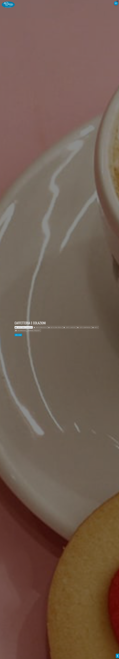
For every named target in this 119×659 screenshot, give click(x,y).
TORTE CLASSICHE (70, 327)
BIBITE (96, 327)
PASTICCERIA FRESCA (56, 327)
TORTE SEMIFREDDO (85, 327)
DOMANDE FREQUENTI (34, 330)
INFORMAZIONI (21, 330)
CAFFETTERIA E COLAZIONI (24, 327)
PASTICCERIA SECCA (41, 327)
